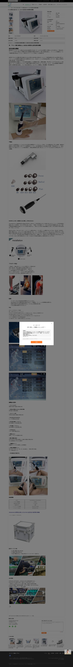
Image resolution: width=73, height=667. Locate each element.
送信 (36, 342)
